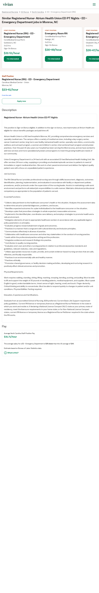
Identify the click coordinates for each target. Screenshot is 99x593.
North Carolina (38, 12)
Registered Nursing (10, 12)
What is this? (12, 353)
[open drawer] (94, 4)
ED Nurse (25, 12)
